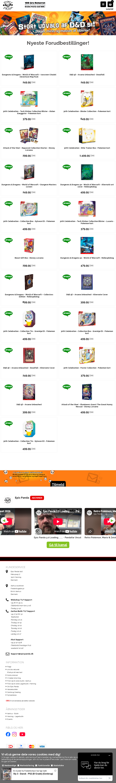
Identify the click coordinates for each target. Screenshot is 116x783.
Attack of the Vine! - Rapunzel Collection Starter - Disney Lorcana (29, 149)
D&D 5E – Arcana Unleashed (29, 405)
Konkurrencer (12, 675)
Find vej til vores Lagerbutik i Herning (21, 684)
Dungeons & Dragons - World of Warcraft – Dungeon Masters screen (29, 186)
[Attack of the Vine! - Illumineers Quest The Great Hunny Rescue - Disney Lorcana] (87, 392)
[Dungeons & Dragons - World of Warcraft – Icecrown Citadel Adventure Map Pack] (29, 62)
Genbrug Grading (14, 692)
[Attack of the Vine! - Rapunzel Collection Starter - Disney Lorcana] (29, 135)
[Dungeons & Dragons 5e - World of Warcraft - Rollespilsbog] (87, 245)
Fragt (9, 667)
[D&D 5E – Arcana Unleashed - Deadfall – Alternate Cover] (29, 355)
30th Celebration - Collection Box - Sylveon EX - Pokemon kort (29, 222)
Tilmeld (58, 484)
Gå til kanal (58, 545)
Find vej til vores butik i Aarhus (19, 681)
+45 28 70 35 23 (16, 603)
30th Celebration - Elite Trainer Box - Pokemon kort (87, 148)
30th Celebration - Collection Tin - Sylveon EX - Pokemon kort (29, 442)
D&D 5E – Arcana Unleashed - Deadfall (87, 75)
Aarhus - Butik (13, 714)
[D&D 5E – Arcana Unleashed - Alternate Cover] (87, 282)
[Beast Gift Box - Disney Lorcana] (29, 245)
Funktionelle (44, 765)
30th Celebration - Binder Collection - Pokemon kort (87, 111)
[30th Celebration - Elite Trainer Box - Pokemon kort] (87, 135)
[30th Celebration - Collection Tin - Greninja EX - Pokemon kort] (29, 318)
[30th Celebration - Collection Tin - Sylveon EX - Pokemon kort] (29, 428)
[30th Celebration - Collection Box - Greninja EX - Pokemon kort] (87, 318)
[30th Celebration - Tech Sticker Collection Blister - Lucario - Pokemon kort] (87, 209)
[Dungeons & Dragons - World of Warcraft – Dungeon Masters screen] (29, 172)
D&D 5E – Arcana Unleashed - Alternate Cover (87, 295)
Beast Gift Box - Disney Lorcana (29, 258)
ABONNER (37, 498)
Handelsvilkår (12, 689)
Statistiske (58, 765)
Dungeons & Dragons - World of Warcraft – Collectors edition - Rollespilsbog (29, 296)
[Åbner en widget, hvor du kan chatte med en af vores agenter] (95, 766)
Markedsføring (27, 765)
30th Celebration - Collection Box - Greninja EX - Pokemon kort (87, 332)
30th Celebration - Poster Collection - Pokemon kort (87, 368)
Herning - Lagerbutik (15, 716)
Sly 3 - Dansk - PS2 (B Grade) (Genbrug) (33, 773)
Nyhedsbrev (12, 695)
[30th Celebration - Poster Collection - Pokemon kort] (87, 355)
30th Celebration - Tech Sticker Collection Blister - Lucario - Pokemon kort (87, 222)
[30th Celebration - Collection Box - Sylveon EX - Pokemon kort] (29, 209)
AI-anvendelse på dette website (20, 701)
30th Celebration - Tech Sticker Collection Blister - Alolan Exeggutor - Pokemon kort (29, 112)
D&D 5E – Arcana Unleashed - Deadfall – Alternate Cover (29, 368)
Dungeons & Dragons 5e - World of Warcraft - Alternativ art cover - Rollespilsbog (87, 186)
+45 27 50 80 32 (17, 614)
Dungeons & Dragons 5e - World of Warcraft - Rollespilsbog (87, 258)
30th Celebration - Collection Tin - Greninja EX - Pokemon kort (29, 332)
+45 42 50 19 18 (16, 643)
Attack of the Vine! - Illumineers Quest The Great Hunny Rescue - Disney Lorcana (87, 406)
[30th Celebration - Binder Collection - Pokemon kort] (87, 99)
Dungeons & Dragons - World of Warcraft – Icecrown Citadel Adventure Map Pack (29, 76)
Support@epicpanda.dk (22, 654)
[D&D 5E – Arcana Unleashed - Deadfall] (87, 62)
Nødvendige (10, 765)
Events (9, 719)
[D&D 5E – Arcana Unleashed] (29, 392)
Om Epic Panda (13, 687)
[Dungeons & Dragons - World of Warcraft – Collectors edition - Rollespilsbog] (29, 282)
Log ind (109, 9)
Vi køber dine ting (14, 678)
